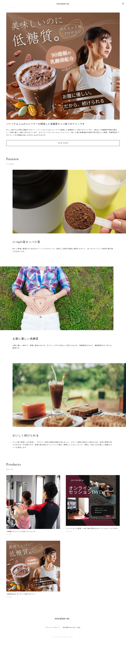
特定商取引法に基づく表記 (71, 627)
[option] (63, 81)
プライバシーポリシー (53, 627)
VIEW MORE (63, 143)
